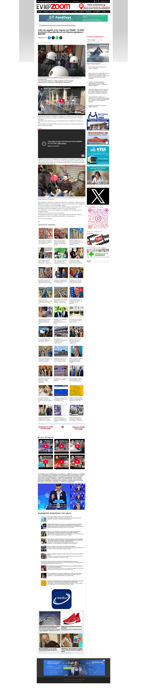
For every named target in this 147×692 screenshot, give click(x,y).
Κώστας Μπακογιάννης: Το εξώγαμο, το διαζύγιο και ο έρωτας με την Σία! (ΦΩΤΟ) (64, 573)
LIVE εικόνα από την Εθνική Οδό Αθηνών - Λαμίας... (97, 67)
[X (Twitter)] (96, 1)
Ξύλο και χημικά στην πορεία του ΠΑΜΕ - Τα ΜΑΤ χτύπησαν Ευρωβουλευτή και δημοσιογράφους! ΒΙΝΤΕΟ (61, 32)
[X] (53, 37)
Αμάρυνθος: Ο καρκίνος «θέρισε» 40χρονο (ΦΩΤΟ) (97, 106)
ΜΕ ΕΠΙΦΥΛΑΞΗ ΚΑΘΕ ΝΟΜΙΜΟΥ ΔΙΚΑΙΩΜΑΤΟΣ (73, 681)
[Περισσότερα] (60, 37)
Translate (97, 41)
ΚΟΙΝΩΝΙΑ (45, 11)
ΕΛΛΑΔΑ (64, 11)
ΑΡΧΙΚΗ (40, 11)
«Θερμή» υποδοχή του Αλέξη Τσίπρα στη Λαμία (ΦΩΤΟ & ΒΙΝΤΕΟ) (61, 546)
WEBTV (75, 11)
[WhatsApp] (56, 37)
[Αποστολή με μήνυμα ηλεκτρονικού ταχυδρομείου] (38, 222)
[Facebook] (94, 1)
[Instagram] (98, 1)
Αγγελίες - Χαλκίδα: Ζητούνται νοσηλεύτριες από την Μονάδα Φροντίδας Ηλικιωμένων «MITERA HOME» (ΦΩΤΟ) (97, 83)
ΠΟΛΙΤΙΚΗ (58, 11)
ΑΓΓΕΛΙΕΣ (104, 11)
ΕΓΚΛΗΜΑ (52, 11)
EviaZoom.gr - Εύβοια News (78, 679)
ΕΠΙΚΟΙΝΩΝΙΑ (88, 11)
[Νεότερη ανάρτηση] (46, 429)
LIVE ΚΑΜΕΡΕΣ (96, 11)
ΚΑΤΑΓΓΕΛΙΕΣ (76, 1)
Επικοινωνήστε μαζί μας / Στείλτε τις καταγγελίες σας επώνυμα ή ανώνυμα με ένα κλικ (59, 561)
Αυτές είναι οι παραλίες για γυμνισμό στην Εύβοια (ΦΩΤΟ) (59, 516)
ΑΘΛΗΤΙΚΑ (81, 11)
